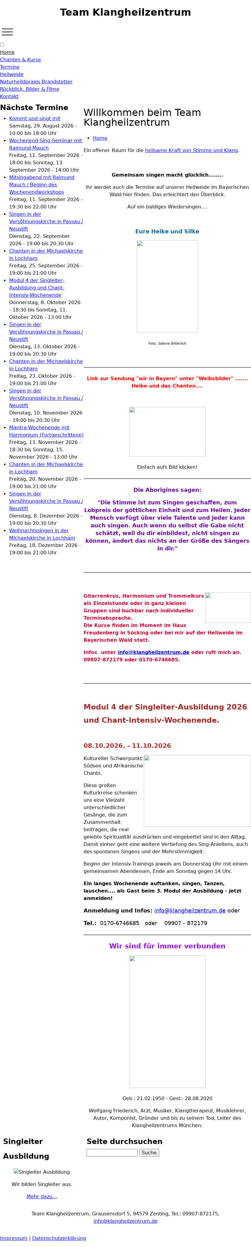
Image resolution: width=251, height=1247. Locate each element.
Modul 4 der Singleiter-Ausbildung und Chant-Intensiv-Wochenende (36, 287)
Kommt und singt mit (34, 118)
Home (7, 52)
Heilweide (12, 74)
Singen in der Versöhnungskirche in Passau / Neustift (46, 221)
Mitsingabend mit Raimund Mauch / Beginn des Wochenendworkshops (41, 184)
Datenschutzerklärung (59, 1238)
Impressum (14, 1238)
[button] (2, 45)
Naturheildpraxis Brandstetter (36, 82)
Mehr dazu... (42, 1196)
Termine (10, 67)
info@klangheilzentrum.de (153, 652)
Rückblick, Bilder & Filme (29, 89)
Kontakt (9, 96)
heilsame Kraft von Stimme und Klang (191, 150)
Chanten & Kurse (20, 60)
